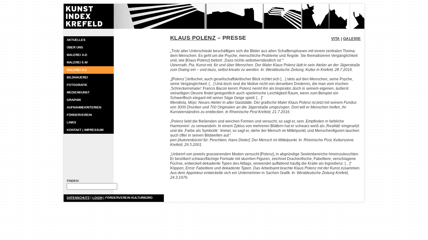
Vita (335, 39)
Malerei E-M (77, 62)
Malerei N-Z (77, 70)
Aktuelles (76, 40)
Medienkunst (78, 92)
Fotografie (77, 85)
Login (97, 197)
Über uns (75, 47)
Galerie (352, 39)
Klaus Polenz (193, 38)
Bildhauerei (77, 77)
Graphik (74, 100)
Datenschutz (78, 197)
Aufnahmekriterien (84, 107)
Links (71, 122)
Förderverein (79, 115)
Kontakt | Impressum (85, 130)
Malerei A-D (77, 55)
